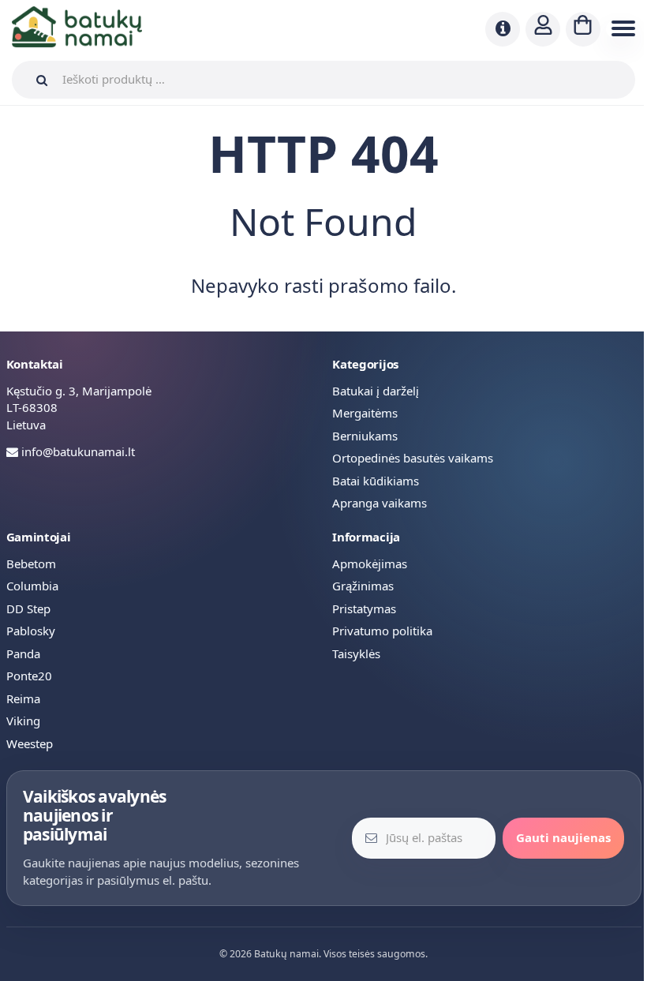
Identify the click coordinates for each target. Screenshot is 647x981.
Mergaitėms (365, 413)
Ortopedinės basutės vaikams (412, 458)
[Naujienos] (502, 29)
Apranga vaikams (379, 503)
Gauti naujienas (563, 837)
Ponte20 (29, 675)
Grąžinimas (363, 585)
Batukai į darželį (375, 391)
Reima (23, 698)
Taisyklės (356, 653)
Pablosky (30, 630)
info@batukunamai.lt (78, 451)
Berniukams (365, 436)
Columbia (32, 585)
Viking (23, 720)
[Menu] (621, 29)
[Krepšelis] (583, 29)
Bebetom (31, 563)
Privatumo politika (382, 630)
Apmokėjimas (369, 563)
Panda (23, 653)
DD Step (28, 608)
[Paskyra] (542, 29)
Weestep (29, 743)
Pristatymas (364, 608)
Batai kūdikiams (375, 481)
